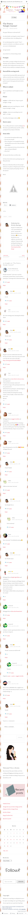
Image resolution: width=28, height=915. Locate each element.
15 (7, 839)
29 (7, 846)
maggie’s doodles (15, 419)
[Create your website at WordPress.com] (14, 1)
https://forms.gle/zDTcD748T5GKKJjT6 (12, 360)
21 (4, 842)
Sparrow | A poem (7, 818)
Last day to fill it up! (22, 256)
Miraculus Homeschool (16, 611)
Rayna (9, 534)
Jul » (7, 850)
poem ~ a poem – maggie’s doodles (15, 676)
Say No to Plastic (6, 812)
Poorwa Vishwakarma (13, 268)
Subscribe (20, 881)
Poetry (10, 216)
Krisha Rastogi (13, 28)
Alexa (9, 682)
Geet (9, 309)
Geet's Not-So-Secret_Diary (17, 379)
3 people (8, 321)
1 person (10, 300)
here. (24, 126)
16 (10, 839)
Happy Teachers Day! (8, 815)
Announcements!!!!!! (6, 256)
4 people (8, 404)
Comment (20, 737)
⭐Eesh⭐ (10, 571)
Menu (14, 17)
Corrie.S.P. (10, 605)
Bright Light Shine (15, 577)
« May (4, 850)
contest (5, 216)
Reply (4, 285)
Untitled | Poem (6, 803)
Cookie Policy (23, 909)
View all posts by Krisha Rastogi (16, 248)
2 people (8, 282)
